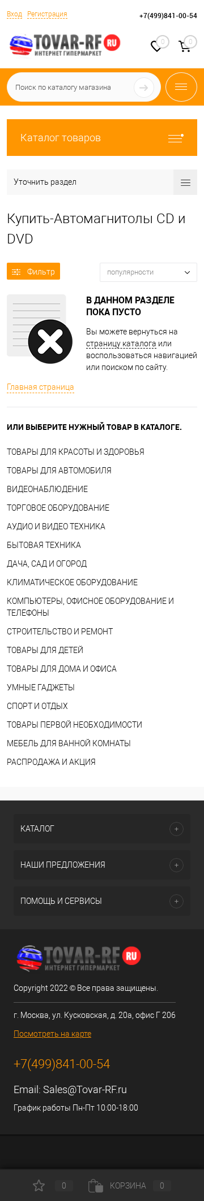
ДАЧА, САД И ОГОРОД (47, 563)
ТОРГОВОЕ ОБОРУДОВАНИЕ (58, 507)
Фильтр (41, 271)
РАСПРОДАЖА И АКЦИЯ (51, 762)
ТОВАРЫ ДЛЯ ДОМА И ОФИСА (62, 668)
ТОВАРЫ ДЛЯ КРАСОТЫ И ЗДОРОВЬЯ (75, 451)
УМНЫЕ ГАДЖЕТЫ (41, 687)
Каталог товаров (60, 137)
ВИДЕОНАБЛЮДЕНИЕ (47, 489)
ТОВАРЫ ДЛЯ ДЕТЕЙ (45, 650)
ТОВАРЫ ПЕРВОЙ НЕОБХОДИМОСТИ (74, 724)
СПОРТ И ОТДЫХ (37, 706)
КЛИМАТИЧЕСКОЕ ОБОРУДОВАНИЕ (72, 582)
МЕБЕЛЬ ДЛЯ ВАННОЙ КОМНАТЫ (69, 743)
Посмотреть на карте (52, 1033)
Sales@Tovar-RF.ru (85, 1089)
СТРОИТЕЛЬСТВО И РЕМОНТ (60, 631)
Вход (14, 14)
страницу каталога (121, 343)
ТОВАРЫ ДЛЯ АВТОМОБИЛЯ (59, 470)
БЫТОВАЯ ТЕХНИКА (44, 545)
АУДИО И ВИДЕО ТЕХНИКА (56, 526)
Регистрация (47, 14)
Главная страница (40, 386)
